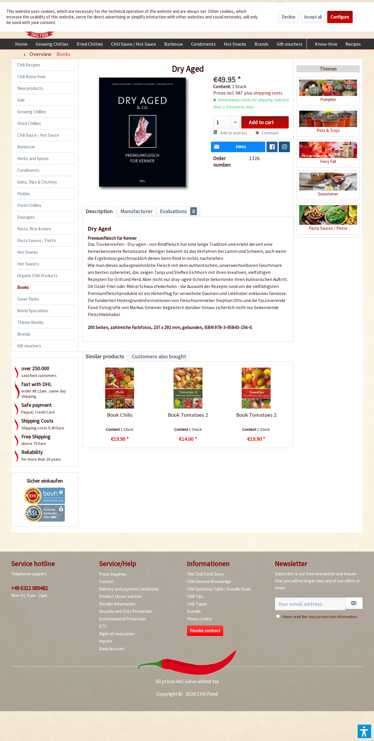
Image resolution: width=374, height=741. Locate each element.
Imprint (105, 641)
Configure (340, 17)
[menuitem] (21, 44)
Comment (270, 132)
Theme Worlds (30, 322)
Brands (23, 334)
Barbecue (26, 147)
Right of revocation (116, 634)
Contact (106, 581)
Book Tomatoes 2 (188, 414)
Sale (21, 100)
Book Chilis (120, 414)
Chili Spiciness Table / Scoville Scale (219, 589)
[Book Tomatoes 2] (188, 388)
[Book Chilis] (120, 388)
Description (99, 211)
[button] (364, 731)
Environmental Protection (122, 619)
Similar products (105, 356)
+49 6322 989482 (29, 587)
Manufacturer (136, 211)
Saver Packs (28, 299)
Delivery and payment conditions (129, 589)
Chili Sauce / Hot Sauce (38, 135)
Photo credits (199, 619)
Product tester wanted (120, 596)
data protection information (333, 616)
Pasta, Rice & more (34, 228)
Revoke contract (205, 630)
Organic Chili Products (37, 275)
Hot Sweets (28, 264)
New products (30, 88)
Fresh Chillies (29, 205)
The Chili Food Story (205, 574)
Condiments (28, 170)
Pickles (23, 193)
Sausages (26, 217)
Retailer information (117, 604)
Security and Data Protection (125, 611)
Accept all (313, 17)
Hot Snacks (27, 252)
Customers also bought (159, 356)
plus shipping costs (263, 93)
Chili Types (197, 604)
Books (23, 287)
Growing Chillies (31, 111)
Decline (288, 17)
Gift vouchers (29, 346)
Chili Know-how (31, 76)
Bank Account (111, 648)
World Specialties (33, 310)
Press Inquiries (112, 574)
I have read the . (320, 616)
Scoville (194, 611)
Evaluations (177, 211)
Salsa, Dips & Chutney (37, 182)
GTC (103, 626)
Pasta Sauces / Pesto (36, 240)
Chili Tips (195, 596)
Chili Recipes (28, 65)
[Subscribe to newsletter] (354, 603)
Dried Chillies (29, 123)
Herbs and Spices (33, 158)
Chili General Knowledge (209, 581)
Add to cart (261, 122)
